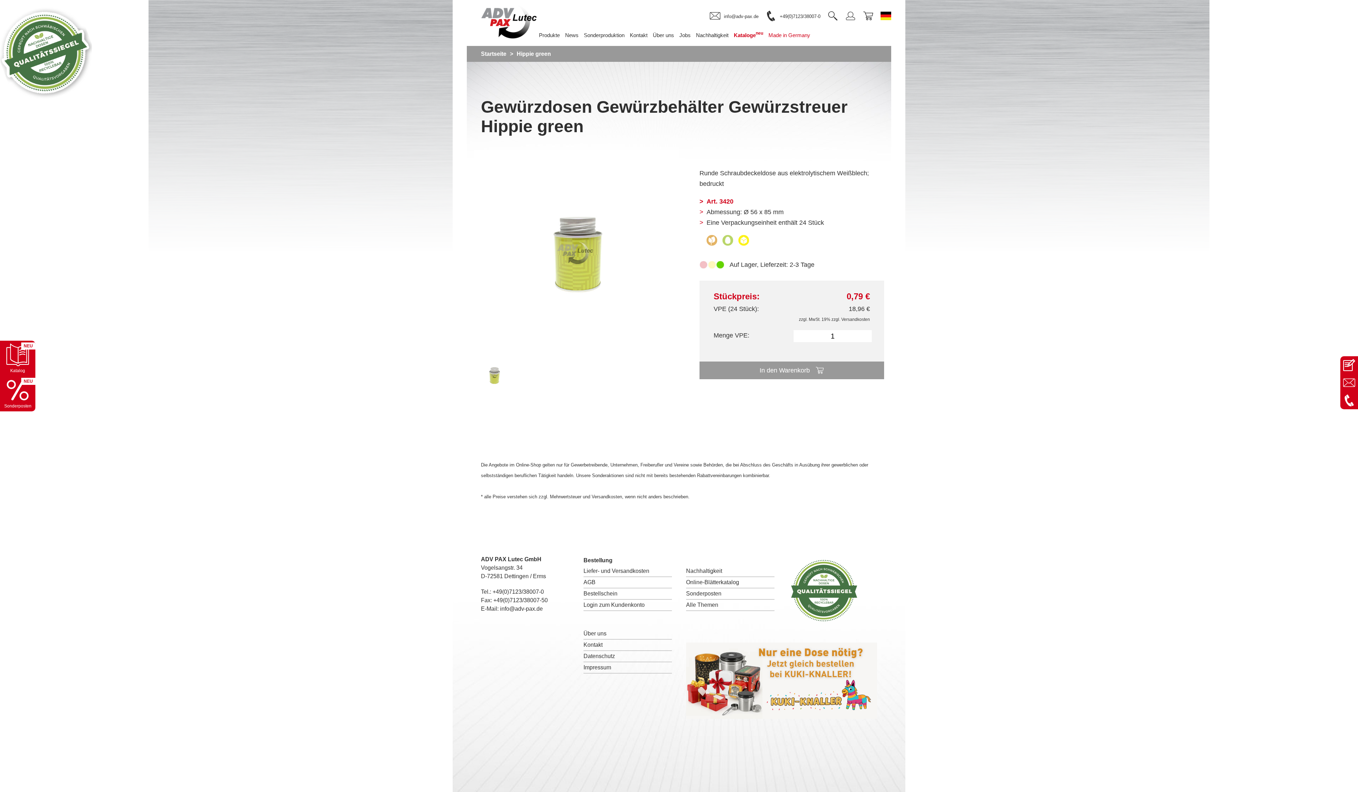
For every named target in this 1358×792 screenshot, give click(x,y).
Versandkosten (855, 319)
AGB (590, 582)
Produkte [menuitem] (549, 35)
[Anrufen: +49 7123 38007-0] (1349, 400)
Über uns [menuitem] (663, 35)
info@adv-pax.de (521, 609)
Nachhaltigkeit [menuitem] (712, 35)
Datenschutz (599, 656)
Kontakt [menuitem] (639, 35)
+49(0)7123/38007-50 (520, 600)
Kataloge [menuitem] (748, 34)
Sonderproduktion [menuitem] (604, 35)
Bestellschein (600, 594)
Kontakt (593, 645)
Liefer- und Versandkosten (616, 571)
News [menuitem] (572, 35)
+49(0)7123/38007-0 (518, 592)
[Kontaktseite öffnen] (1349, 365)
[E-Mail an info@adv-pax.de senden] (1349, 383)
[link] (734, 16)
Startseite (493, 54)
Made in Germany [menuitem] (789, 35)
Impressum (597, 667)
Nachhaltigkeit (704, 571)
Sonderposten (703, 594)
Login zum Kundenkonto (614, 605)
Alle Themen (702, 605)
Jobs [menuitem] (685, 35)
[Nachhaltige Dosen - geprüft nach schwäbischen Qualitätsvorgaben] (46, 96)
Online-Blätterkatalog (712, 582)
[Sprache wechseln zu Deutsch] (886, 16)
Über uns (595, 633)
